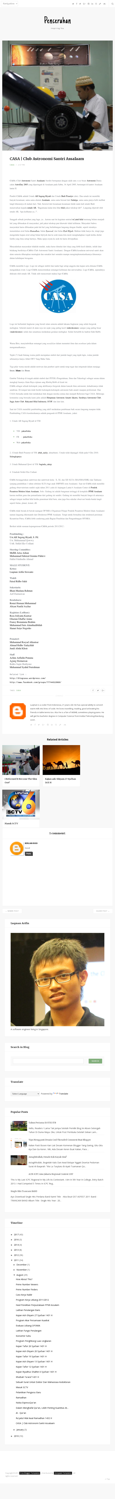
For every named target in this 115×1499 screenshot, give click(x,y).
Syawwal (49, 231)
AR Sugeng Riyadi (43, 196)
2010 (16, 1436)
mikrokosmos (72, 327)
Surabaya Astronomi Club (90, 397)
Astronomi (25, 180)
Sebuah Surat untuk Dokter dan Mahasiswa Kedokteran (43, 1382)
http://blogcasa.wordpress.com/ (28, 678)
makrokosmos (16, 331)
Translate (63, 1093)
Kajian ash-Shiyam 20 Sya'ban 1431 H (34, 1351)
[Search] (112, 4)
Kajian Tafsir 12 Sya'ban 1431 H (31, 1366)
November (21, 1269)
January (20, 1429)
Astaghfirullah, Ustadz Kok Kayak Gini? (48, 1157)
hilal (63, 207)
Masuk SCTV (11, 823)
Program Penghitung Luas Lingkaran (33, 1341)
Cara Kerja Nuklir (24, 1294)
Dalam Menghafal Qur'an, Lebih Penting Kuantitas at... (42, 1407)
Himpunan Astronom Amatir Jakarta (62, 397)
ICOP (49, 401)
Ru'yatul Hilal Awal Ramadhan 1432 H (34, 1418)
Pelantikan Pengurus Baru (28, 1392)
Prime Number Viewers (27, 1284)
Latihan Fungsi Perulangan (28, 1330)
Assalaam (41, 180)
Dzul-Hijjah (68, 231)
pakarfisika (26, 431)
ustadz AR (31, 207)
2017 (16, 1234)
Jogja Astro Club (17, 401)
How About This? (24, 1279)
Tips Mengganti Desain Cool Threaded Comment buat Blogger (60, 1140)
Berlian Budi (31, 843)
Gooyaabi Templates (63, 1473)
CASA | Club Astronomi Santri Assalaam (35, 1423)
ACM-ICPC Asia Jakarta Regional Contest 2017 (51, 1174)
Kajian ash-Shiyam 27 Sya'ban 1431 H (34, 1315)
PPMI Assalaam (95, 491)
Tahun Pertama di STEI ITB (42, 1122)
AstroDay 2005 (21, 184)
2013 (16, 1249)
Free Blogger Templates (29, 1473)
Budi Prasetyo (67, 196)
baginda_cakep (45, 464)
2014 (16, 1244)
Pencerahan (57, 21)
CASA (12, 165)
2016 (16, 1239)
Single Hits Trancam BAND (24, 1191)
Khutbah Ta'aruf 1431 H (27, 1377)
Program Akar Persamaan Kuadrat (32, 1320)
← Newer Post (12, 911)
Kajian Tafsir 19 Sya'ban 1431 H (31, 1356)
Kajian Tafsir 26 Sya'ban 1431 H (31, 1346)
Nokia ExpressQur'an (26, 1402)
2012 (16, 1255)
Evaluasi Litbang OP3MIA (28, 1325)
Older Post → (103, 911)
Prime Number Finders (27, 1289)
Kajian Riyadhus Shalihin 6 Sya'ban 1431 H (36, 1371)
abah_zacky (43, 452)
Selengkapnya (15, 456)
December (21, 1264)
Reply (28, 853)
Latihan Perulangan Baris (28, 1310)
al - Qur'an (21, 1413)
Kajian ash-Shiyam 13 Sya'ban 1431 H (34, 1361)
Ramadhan (34, 231)
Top (108, 1479)
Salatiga (74, 200)
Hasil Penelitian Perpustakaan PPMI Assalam (37, 1305)
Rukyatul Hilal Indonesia (35, 401)
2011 (16, 1260)
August (20, 1274)
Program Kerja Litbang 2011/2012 (32, 1299)
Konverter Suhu (23, 1335)
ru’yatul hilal (77, 219)
